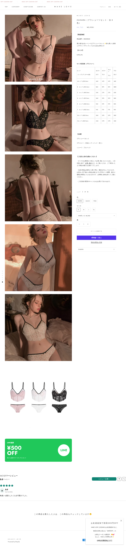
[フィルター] (119, 479)
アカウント (103, 7)
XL (94, 209)
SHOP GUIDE (28, 7)
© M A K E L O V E (14, 539)
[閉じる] (121, 521)
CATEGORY (16, 7)
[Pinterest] (87, 191)
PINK (95, 201)
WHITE (80, 201)
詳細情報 (81, 249)
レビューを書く (104, 479)
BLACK (88, 201)
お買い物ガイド (90, 163)
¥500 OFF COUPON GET (25, 2)
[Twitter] (85, 191)
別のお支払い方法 (96, 242)
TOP (6, 7)
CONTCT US (41, 7)
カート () (117, 7)
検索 (109, 7)
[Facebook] (82, 191)
